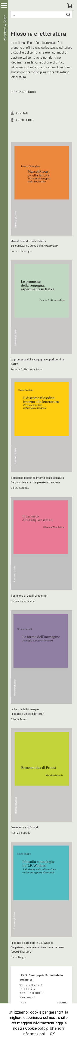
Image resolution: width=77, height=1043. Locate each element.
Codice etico (25, 120)
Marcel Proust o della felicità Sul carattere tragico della (34, 243)
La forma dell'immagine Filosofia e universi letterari (27, 711)
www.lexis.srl (27, 997)
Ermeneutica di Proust (24, 827)
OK (52, 1034)
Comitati (22, 113)
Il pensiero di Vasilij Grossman (29, 595)
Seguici (62, 1002)
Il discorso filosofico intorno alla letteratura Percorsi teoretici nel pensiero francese (37, 480)
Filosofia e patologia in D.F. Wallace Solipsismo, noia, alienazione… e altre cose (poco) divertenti (37, 947)
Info (22, 1002)
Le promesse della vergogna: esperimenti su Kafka (38, 362)
